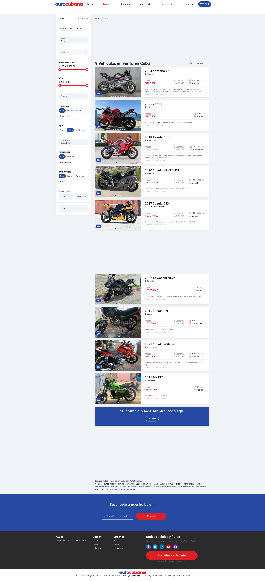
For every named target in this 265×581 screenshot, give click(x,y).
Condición (64, 106)
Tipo (61, 126)
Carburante (65, 172)
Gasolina (80, 176)
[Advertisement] (73, 258)
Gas (62, 181)
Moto (70, 130)
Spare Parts (145, 4)
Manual (70, 156)
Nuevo (70, 110)
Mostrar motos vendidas (71, 28)
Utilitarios (125, 4)
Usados (79, 110)
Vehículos (104, 18)
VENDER (204, 4)
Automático (65, 162)
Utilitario (79, 130)
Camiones (118, 548)
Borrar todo (83, 18)
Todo (62, 110)
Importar (64, 116)
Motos (106, 4)
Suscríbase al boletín (172, 555)
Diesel (70, 176)
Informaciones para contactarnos (71, 540)
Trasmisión (64, 152)
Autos (116, 540)
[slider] (59, 69)
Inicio (97, 18)
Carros (90, 4)
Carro (62, 130)
